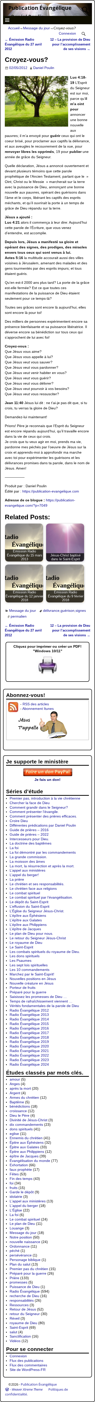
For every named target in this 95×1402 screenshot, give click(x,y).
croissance (18, 1111)
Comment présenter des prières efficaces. (43, 816)
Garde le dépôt (22, 1192)
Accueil (14, 28)
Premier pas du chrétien (29, 1269)
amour (15, 1079)
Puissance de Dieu (25, 1287)
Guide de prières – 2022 (29, 834)
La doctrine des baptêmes (30, 843)
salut (13, 1332)
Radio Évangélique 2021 (29, 1051)
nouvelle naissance (25, 1242)
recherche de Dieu (24, 1296)
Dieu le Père (19, 1115)
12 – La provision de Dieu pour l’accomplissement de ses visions (70, 44)
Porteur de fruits (22, 988)
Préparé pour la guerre (28, 992)
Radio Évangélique (25, 1291)
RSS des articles (36, 704)
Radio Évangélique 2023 (29, 1060)
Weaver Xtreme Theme (27, 1389)
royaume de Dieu (23, 1323)
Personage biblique (25, 1260)
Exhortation (19, 1165)
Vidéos (15, 1341)
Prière (14, 1278)
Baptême (17, 1102)
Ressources (19, 1305)
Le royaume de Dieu (26, 943)
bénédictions (20, 1106)
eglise (14, 1134)
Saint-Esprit (19, 1327)
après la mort (20, 1088)
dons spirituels (21, 1129)
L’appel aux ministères (27, 870)
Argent (15, 1093)
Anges (15, 1084)
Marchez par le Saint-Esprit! (32, 974)
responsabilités (22, 1300)
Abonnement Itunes (38, 709)
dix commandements (26, 1125)
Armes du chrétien (24, 1097)
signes (80, 611)
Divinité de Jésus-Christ (28, 1120)
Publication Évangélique (39, 7)
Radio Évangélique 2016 (29, 1028)
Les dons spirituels (25, 956)
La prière (17, 879)
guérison (67, 611)
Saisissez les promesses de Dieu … (38, 997)
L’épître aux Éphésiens (28, 916)
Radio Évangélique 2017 (29, 1033)
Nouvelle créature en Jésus (31, 983)
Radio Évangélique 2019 (29, 1042)
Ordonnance (20, 1246)
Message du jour (36, 28)
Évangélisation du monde (30, 1161)
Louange (17, 1228)
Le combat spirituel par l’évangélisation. (41, 897)
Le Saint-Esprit (21, 947)
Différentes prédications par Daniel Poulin (43, 825)
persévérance (21, 1255)
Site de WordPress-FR (28, 1370)
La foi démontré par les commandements (43, 852)
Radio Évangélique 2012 (29, 1010)
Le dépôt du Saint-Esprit (29, 902)
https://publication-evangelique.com (50, 491)
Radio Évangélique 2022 (29, 1055)
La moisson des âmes (27, 861)
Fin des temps (21, 1179)
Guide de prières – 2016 (29, 830)
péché (15, 1251)
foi (11, 1183)
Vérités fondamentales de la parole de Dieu (44, 1006)
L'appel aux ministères (28, 1201)
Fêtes (14, 1174)
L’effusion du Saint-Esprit (29, 906)
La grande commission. (28, 857)
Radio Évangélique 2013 (29, 1015)
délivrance (51, 611)
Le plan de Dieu (22, 1224)
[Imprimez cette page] (47, 674)
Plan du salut (20, 1264)
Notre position (21, 1237)
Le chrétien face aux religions (33, 888)
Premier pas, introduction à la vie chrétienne (45, 798)
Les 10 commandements (29, 970)
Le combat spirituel (25, 893)
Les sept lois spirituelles (29, 965)
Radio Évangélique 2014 (29, 1019)
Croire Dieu (19, 821)
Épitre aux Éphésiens (27, 1142)
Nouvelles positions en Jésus (33, 979)
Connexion (67, 33)
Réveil (15, 1318)
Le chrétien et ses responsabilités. (37, 884)
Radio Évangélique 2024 (29, 1064)
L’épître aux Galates (26, 920)
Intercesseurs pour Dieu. (29, 839)
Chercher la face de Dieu (30, 803)
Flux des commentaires (28, 1365)
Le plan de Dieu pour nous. (31, 933)
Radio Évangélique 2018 (29, 1037)
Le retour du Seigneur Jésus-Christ (38, 938)
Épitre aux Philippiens (27, 1152)
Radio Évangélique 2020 (29, 1046)
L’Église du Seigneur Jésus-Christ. (37, 911)
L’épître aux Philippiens (28, 925)
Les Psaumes (20, 961)
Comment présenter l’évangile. (34, 812)
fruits (13, 1188)
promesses (18, 1282)
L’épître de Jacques (25, 929)
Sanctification (20, 1336)
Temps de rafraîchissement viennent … (41, 1001)
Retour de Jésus (23, 1309)
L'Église (16, 1210)
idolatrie (16, 1197)
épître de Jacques (24, 1156)
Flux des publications (26, 1361)
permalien (19, 616)
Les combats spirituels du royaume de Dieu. (45, 952)
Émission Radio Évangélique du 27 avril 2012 (23, 44)
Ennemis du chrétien (26, 1138)
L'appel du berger (24, 1206)
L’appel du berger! (24, 875)
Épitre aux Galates (24, 1147)
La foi (14, 848)
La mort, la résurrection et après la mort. (42, 866)
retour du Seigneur (25, 1314)
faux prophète (21, 1169)
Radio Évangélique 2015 (29, 1024)
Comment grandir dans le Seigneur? (39, 807)
